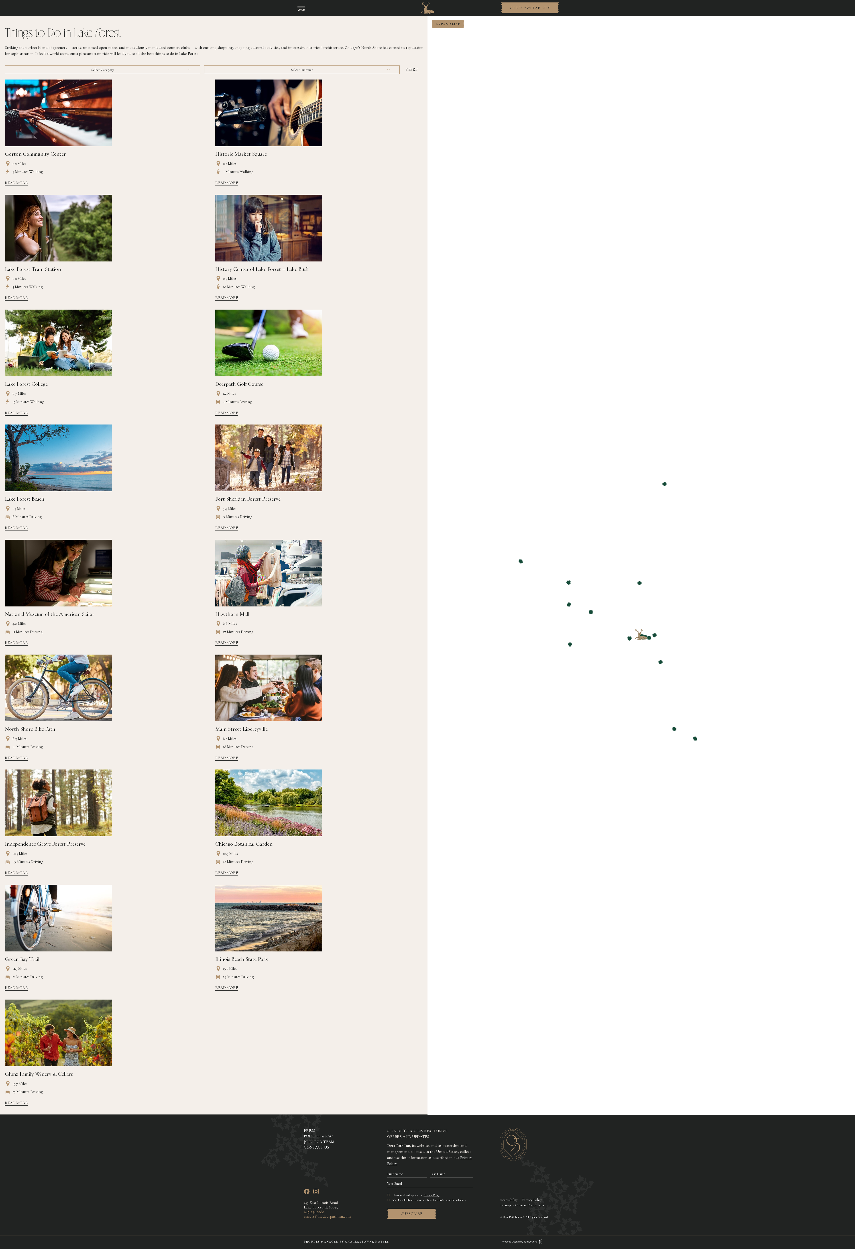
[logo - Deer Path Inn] (427, 8)
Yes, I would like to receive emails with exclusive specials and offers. (429, 1200)
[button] (448, 24)
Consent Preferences (529, 1205)
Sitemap (505, 1205)
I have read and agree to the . (416, 1195)
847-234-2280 (314, 1211)
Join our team (319, 1141)
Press (309, 1130)
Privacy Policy (432, 1195)
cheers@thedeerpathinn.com (327, 1216)
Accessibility (509, 1200)
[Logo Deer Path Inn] (513, 1159)
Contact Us (316, 1147)
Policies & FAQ (318, 1136)
